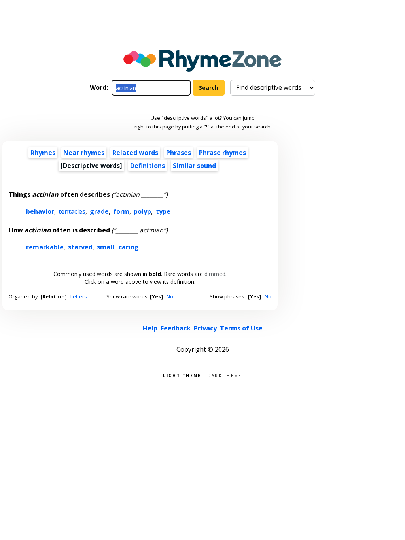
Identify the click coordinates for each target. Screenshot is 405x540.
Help (150, 328)
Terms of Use (241, 328)
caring (129, 247)
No (170, 296)
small (105, 247)
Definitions (147, 165)
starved (80, 247)
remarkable (45, 247)
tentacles (72, 211)
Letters (78, 296)
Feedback (176, 328)
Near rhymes (83, 152)
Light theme (182, 375)
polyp (142, 211)
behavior (40, 211)
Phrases (178, 152)
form (121, 211)
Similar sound (194, 165)
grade (99, 211)
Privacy (205, 328)
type (163, 211)
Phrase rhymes (222, 152)
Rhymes (42, 152)
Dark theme (225, 375)
